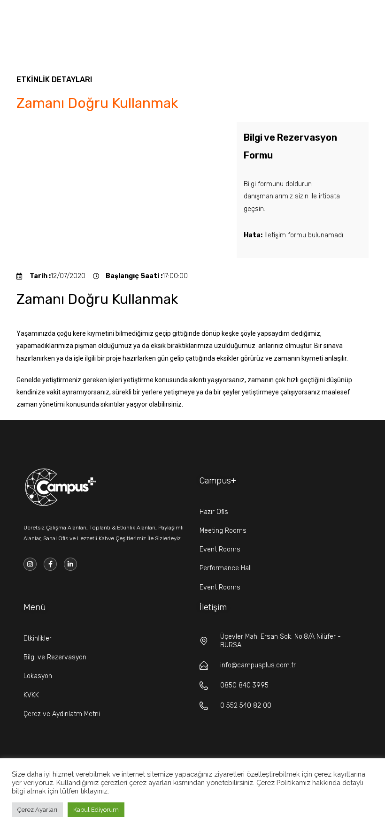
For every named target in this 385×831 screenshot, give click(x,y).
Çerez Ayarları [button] (37, 809)
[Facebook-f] (50, 564)
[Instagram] (30, 564)
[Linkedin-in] (70, 564)
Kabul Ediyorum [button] (96, 809)
